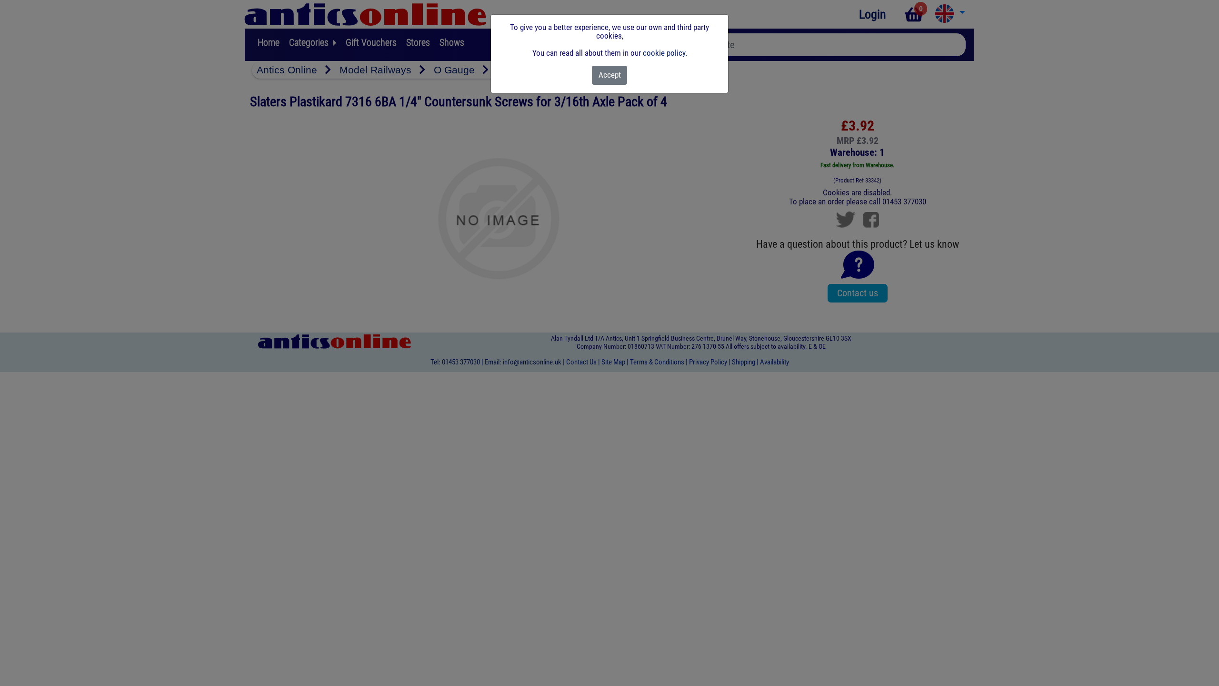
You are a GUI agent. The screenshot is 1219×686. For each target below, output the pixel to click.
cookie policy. (665, 53)
